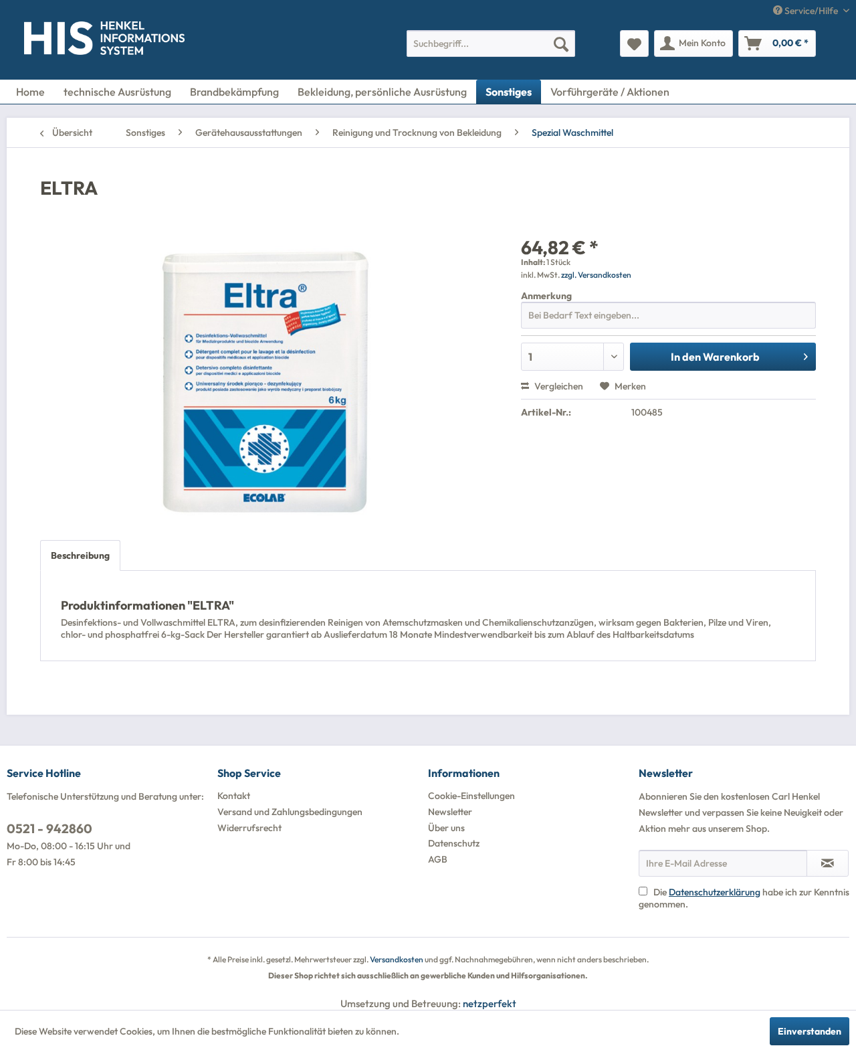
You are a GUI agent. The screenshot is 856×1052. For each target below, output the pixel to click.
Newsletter (450, 812)
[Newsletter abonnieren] (828, 863)
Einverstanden (809, 1031)
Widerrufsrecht (249, 828)
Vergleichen (557, 386)
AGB (437, 859)
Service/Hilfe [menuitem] (811, 11)
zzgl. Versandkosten (596, 275)
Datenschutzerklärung (714, 892)
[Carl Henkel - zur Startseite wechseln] (51, 41)
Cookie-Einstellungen (471, 796)
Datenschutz (453, 843)
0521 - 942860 (49, 828)
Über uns (446, 828)
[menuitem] (491, 43)
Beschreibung (80, 555)
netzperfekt (489, 1003)
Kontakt (233, 796)
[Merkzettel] (634, 43)
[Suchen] (561, 43)
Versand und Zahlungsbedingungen (289, 812)
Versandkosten (396, 959)
